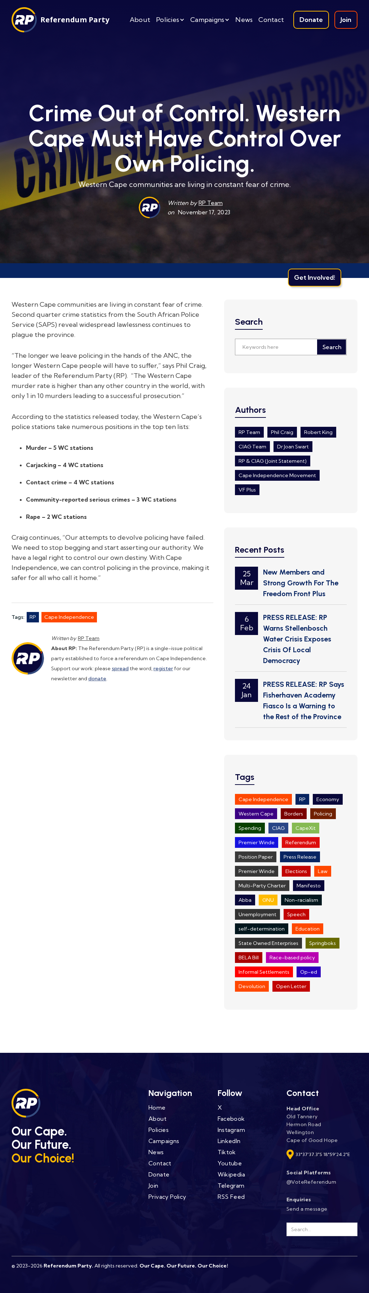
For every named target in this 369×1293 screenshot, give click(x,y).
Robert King (318, 432)
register (163, 668)
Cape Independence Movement (277, 475)
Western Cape (256, 813)
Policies (158, 1130)
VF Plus (247, 489)
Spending (250, 828)
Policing (323, 813)
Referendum (300, 842)
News (244, 19)
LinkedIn (229, 1141)
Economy (327, 799)
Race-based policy (292, 957)
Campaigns (163, 1141)
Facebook (231, 1118)
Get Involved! (314, 277)
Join (346, 19)
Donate (311, 19)
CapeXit (305, 828)
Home (157, 1107)
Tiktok (227, 1152)
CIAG (278, 828)
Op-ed (308, 972)
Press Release (300, 857)
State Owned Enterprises (268, 943)
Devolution (252, 986)
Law (323, 871)
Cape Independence (69, 617)
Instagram (231, 1130)
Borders (293, 813)
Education (307, 929)
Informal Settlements (264, 972)
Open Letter (291, 986)
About (140, 19)
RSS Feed (231, 1197)
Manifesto (309, 885)
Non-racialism (301, 900)
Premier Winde (257, 842)
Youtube (230, 1163)
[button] (170, 20)
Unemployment (257, 914)
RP (33, 617)
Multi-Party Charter (262, 885)
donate (97, 678)
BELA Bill (249, 957)
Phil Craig (282, 432)
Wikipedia (231, 1174)
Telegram (231, 1185)
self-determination (262, 929)
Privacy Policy (167, 1197)
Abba (245, 900)
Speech (296, 914)
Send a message (307, 1209)
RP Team (211, 203)
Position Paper (256, 857)
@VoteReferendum (311, 1182)
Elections (296, 871)
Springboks (322, 943)
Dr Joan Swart (293, 446)
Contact (271, 19)
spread (120, 668)
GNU (268, 900)
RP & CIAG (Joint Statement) (273, 461)
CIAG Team (252, 446)
